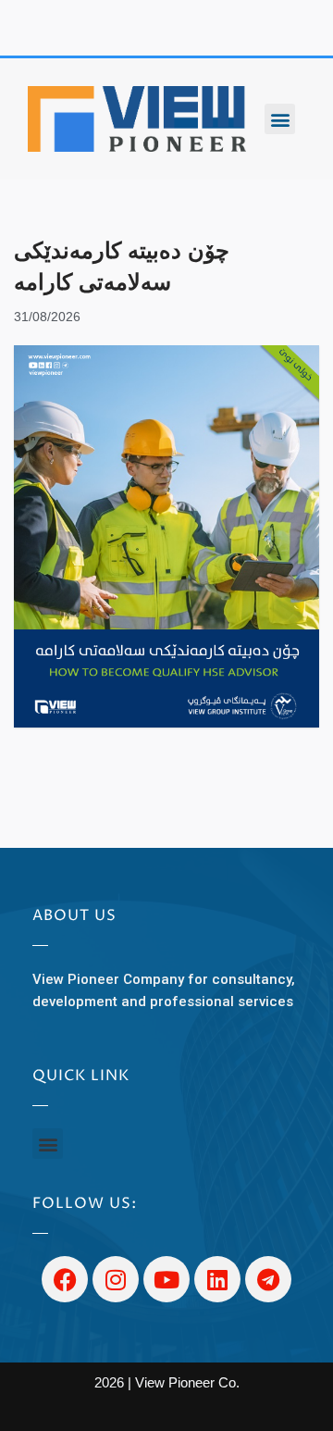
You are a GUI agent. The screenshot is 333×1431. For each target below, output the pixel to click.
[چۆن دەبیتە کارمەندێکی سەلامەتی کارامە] (166, 536)
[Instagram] (115, 1279)
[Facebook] (65, 1279)
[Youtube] (166, 1279)
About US (74, 915)
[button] (280, 119)
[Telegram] (268, 1279)
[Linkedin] (217, 1279)
